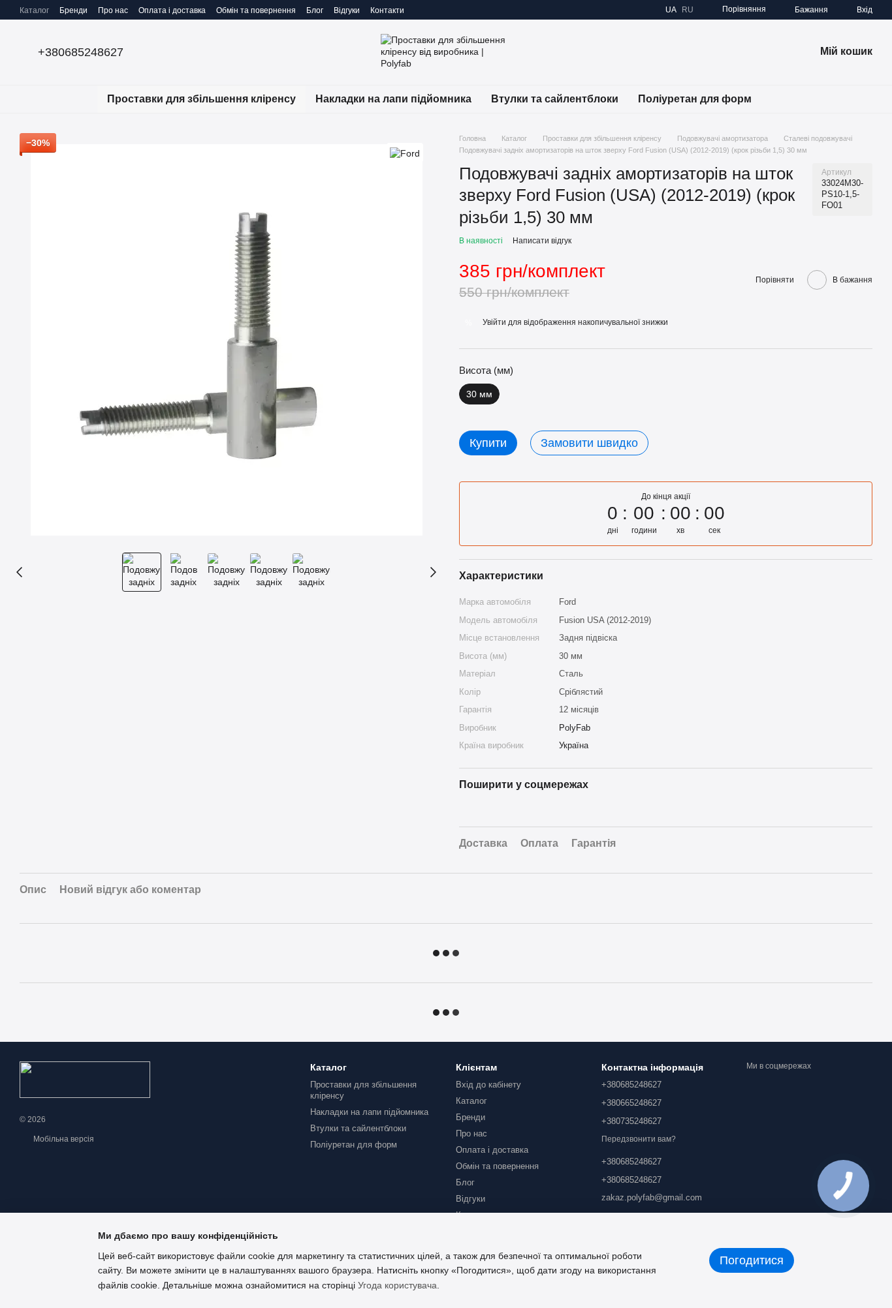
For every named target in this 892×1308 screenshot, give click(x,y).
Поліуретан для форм (695, 98)
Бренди (73, 10)
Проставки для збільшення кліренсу (201, 98)
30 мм (570, 656)
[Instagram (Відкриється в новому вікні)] (422, 10)
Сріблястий (581, 692)
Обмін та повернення (256, 10)
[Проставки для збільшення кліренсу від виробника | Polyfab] (85, 1079)
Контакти (387, 10)
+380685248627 (80, 52)
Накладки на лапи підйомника (393, 98)
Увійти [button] (494, 322)
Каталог (34, 10)
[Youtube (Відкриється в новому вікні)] (469, 10)
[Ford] (405, 152)
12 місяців (579, 709)
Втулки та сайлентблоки (554, 98)
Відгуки (347, 10)
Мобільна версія (62, 1139)
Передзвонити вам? (638, 1139)
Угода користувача (397, 1285)
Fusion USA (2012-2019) (605, 620)
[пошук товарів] (784, 99)
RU (687, 10)
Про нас (113, 10)
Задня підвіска (588, 638)
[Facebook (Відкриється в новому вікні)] (454, 10)
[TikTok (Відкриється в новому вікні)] (438, 10)
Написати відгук (542, 240)
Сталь (571, 673)
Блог (314, 10)
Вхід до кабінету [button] (488, 1084)
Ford (567, 602)
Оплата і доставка (172, 10)
